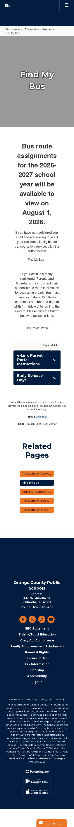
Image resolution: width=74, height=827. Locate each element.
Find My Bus (36, 259)
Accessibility (37, 676)
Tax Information (37, 664)
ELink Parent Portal (36, 328)
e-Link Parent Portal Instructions (30, 359)
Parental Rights (37, 652)
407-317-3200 (43, 607)
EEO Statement (37, 628)
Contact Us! (53, 823)
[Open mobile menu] (67, 5)
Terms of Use (37, 658)
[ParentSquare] (37, 771)
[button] (8, 5)
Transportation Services (38, 29)
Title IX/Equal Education (37, 634)
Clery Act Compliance (37, 640)
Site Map (37, 670)
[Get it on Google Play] (37, 781)
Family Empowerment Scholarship (37, 646)
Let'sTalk (41, 416)
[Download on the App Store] (37, 792)
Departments (12, 29)
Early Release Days (30, 377)
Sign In (37, 682)
